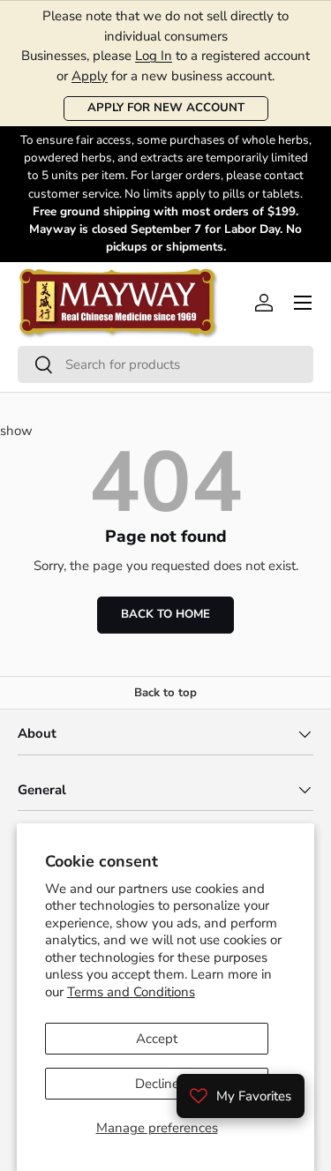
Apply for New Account (165, 108)
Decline (157, 1083)
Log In (153, 55)
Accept (156, 1038)
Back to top (165, 693)
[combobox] (165, 364)
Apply (89, 76)
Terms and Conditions (131, 992)
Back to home (165, 614)
